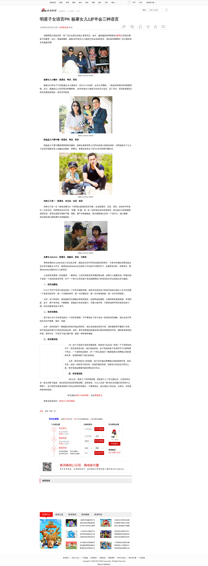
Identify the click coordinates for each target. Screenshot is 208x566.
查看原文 (98, 395)
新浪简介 (66, 558)
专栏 (106, 2)
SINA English (121, 558)
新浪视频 (85, 514)
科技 (86, 2)
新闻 (60, 2)
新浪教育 (62, 11)
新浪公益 (59, 514)
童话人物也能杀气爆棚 (121, 526)
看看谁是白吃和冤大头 (87, 548)
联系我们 (94, 558)
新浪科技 (98, 514)
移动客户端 (150, 2)
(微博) (118, 35)
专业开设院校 (63, 451)
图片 (99, 2)
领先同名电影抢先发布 (121, 537)
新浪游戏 (72, 514)
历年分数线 (74, 451)
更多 (113, 2)
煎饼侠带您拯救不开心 (121, 531)
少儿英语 (71, 11)
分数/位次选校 (75, 453)
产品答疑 (142, 558)
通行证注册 (132, 558)
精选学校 (63, 448)
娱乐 (80, 2)
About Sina (75, 558)
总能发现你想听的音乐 (87, 537)
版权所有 (107, 564)
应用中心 (46, 514)
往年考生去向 (63, 453)
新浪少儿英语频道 (67, 401)
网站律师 (111, 558)
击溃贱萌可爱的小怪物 (121, 523)
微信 (132, 26)
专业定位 (63, 428)
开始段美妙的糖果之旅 (121, 548)
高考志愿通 (54, 419)
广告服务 (85, 558)
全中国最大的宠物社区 (87, 542)
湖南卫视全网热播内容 (87, 523)
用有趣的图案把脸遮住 (87, 545)
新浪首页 (53, 2)
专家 (113, 437)
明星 (51, 411)
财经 (73, 2)
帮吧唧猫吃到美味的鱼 (121, 534)
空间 (140, 26)
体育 (67, 2)
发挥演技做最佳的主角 (87, 534)
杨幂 (46, 411)
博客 (93, 2)
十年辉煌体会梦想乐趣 (121, 542)
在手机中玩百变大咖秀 (87, 526)
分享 (148, 26)
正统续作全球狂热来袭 (121, 520)
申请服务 (114, 444)
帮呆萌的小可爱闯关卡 (121, 545)
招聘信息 (103, 558)
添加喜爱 (155, 26)
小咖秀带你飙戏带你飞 (87, 520)
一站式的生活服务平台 (87, 531)
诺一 (55, 411)
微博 (70, 27)
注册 (140, 2)
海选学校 (63, 438)
